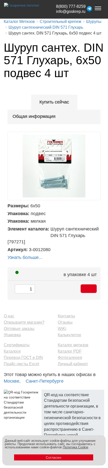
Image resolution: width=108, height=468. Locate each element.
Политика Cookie (75, 447)
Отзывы (65, 322)
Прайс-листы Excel (21, 364)
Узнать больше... (25, 257)
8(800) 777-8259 (71, 6)
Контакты (66, 316)
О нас (9, 316)
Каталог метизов (73, 345)
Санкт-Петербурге (45, 381)
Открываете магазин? (24, 322)
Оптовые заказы (19, 328)
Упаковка (12, 335)
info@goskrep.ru (70, 11)
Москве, (12, 381)
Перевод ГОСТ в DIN (23, 357)
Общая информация (34, 116)
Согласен (53, 457)
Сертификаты (17, 345)
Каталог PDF (70, 351)
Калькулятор (69, 335)
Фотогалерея (70, 357)
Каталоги (12, 351)
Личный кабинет (73, 364)
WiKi (62, 328)
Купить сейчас (54, 102)
